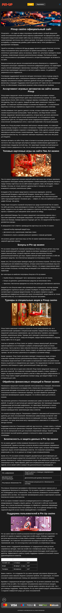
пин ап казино (29, 48)
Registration (40, 4)
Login (30, 4)
